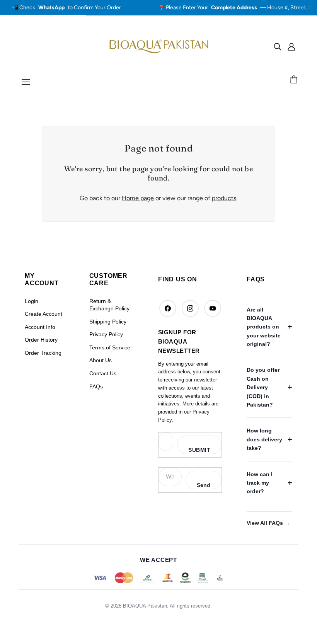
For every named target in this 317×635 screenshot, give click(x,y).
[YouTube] (212, 308)
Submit (199, 450)
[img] (278, 46)
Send (203, 485)
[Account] (291, 46)
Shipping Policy (107, 321)
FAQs (96, 386)
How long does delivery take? (264, 439)
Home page (138, 198)
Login (31, 301)
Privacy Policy (106, 334)
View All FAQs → (268, 523)
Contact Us (102, 373)
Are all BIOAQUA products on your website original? (264, 326)
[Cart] (295, 80)
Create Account (43, 314)
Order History (41, 340)
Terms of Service (109, 347)
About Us (100, 360)
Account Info (40, 327)
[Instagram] (190, 308)
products (224, 198)
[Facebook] (167, 308)
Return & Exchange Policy (109, 305)
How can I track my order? (260, 483)
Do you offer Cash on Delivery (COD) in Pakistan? (263, 387)
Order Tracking (43, 353)
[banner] (158, 45)
